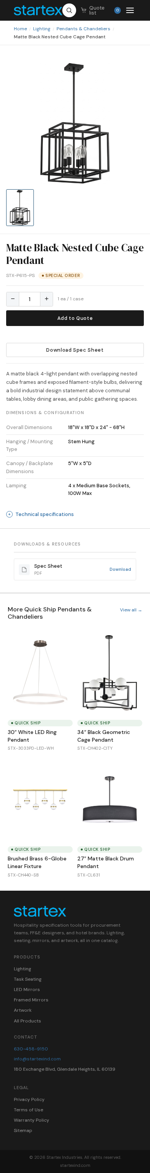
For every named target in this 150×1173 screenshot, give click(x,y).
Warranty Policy (31, 1120)
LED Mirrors (27, 989)
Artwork (23, 1010)
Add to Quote (75, 318)
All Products (27, 1021)
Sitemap (23, 1130)
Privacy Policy (29, 1099)
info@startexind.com (37, 1059)
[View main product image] (20, 207)
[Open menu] (130, 10)
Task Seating (28, 979)
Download (120, 569)
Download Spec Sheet (74, 350)
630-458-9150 (31, 1049)
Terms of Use (28, 1110)
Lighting (41, 29)
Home (20, 29)
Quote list (104, 10)
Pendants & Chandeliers (83, 29)
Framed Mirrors (31, 1000)
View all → (131, 610)
